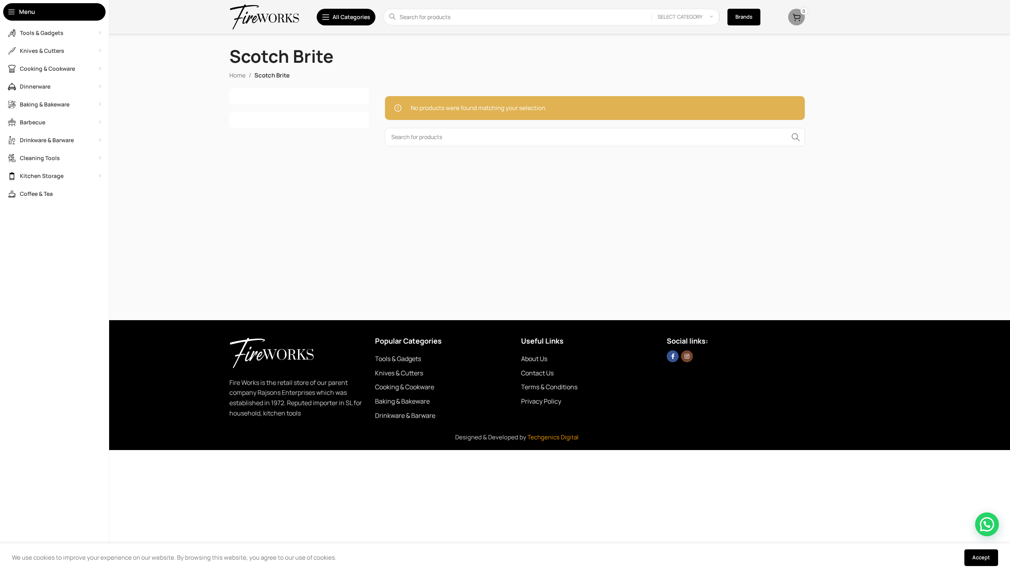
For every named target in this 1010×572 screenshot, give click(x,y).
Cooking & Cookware (404, 387)
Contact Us (537, 373)
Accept (981, 557)
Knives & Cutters (399, 373)
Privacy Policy (541, 401)
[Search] (796, 137)
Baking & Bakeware (402, 401)
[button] (987, 524)
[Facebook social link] (673, 356)
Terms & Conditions (549, 387)
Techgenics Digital (553, 437)
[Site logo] (265, 16)
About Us (534, 358)
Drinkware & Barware (405, 415)
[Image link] (282, 352)
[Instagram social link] (687, 356)
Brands (743, 16)
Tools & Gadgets (398, 358)
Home (237, 75)
